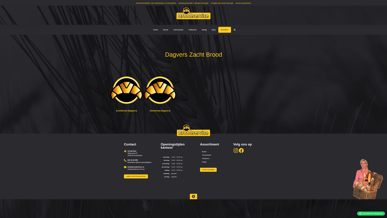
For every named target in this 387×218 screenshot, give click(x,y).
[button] (234, 29)
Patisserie (193, 30)
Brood (165, 30)
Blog (213, 30)
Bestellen (224, 30)
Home (155, 30)
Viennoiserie (178, 30)
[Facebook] (241, 150)
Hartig (204, 30)
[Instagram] (235, 150)
